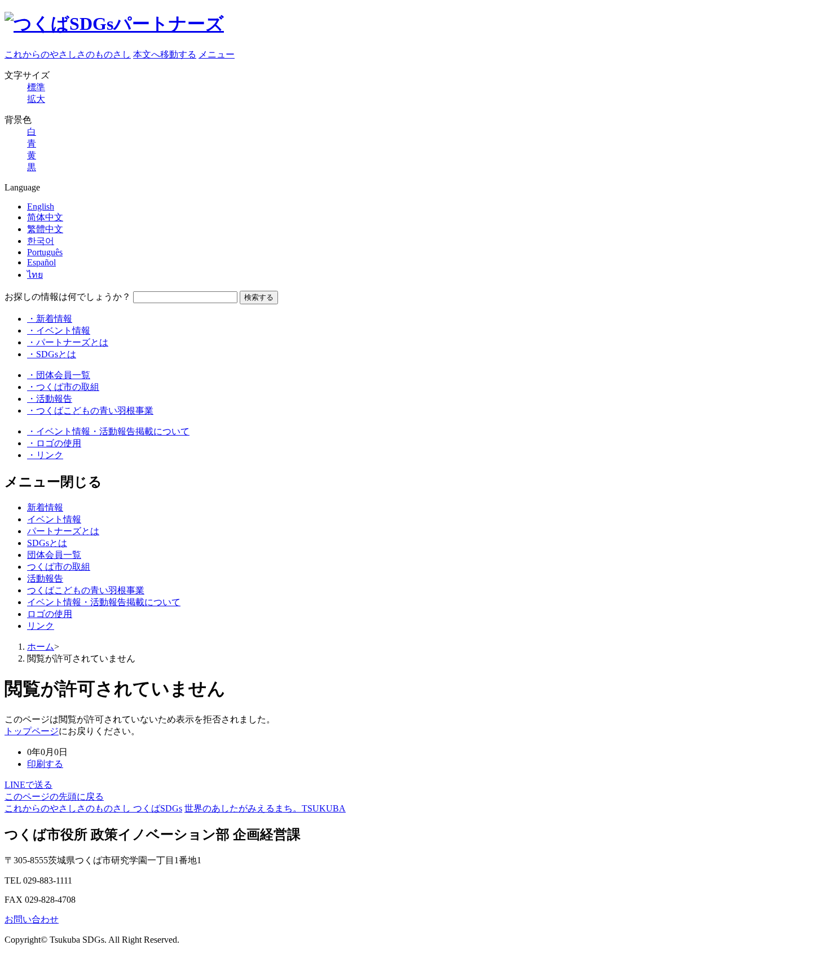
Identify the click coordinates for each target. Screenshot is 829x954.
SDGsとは (47, 543)
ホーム (40, 646)
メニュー (217, 54)
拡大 (36, 99)
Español (41, 262)
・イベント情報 (58, 330)
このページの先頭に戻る (54, 796)
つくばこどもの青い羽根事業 (85, 590)
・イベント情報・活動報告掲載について (108, 431)
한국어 (40, 241)
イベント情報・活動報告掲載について (103, 602)
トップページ (32, 731)
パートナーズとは (63, 531)
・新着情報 (49, 318)
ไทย (35, 274)
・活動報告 (49, 398)
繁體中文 (45, 229)
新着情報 (45, 507)
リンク (40, 626)
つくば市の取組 (58, 566)
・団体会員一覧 (58, 375)
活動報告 (45, 578)
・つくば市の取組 (63, 387)
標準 (36, 87)
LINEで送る (28, 784)
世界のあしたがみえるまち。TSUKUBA (265, 808)
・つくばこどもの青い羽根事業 (90, 410)
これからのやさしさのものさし (68, 54)
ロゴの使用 (49, 614)
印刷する (45, 764)
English (40, 206)
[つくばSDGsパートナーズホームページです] (114, 24)
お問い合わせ (32, 919)
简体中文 (45, 217)
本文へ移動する (164, 54)
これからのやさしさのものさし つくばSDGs (93, 808)
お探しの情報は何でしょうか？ (68, 296)
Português (45, 252)
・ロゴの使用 (54, 443)
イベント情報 (54, 519)
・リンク (45, 455)
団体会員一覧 (54, 555)
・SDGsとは (51, 354)
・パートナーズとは (67, 342)
